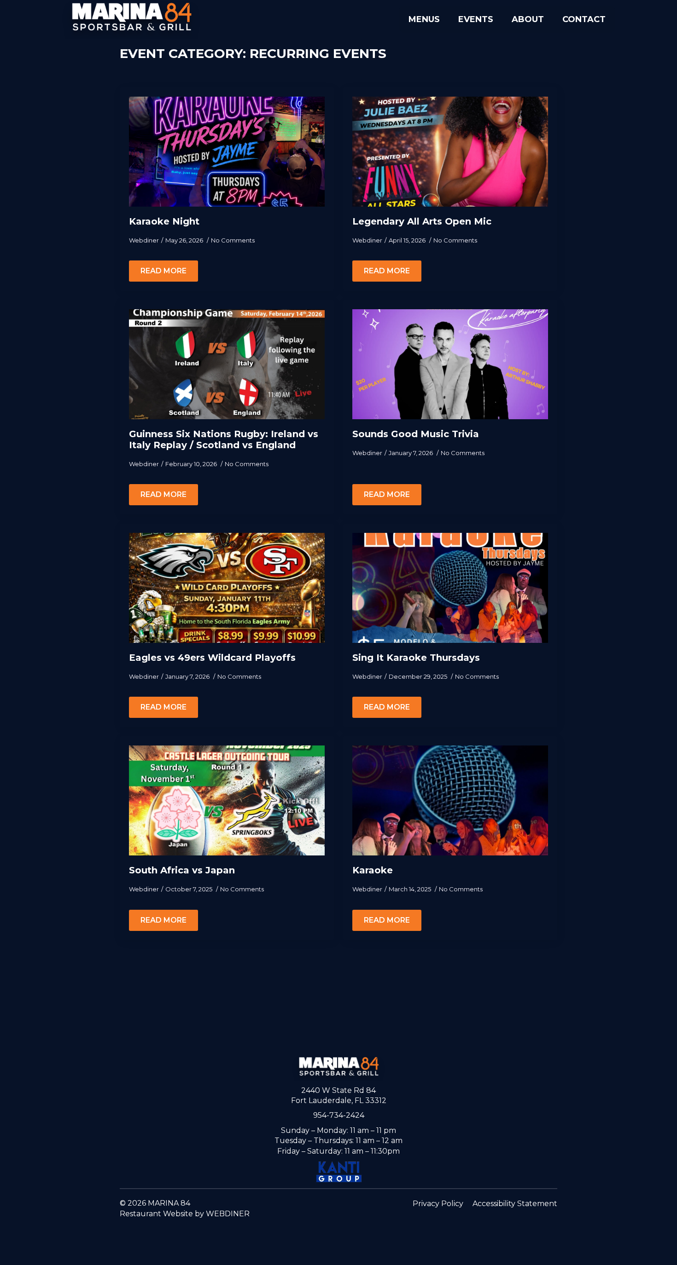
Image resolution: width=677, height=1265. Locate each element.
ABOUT (528, 19)
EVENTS (475, 19)
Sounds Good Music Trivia (415, 433)
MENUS (424, 19)
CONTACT (584, 19)
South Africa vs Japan (182, 870)
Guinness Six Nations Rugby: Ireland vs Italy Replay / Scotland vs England (223, 439)
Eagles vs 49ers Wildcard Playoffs (212, 657)
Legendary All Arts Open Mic (421, 221)
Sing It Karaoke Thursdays (416, 657)
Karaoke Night (164, 221)
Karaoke (372, 870)
